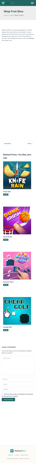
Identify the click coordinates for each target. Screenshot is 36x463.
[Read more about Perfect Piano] (17, 265)
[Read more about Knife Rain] (17, 175)
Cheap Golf (7, 327)
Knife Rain (7, 192)
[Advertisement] (18, 427)
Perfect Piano (8, 282)
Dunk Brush (7, 237)
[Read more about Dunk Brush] (17, 220)
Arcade (6, 194)
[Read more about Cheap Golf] (17, 311)
